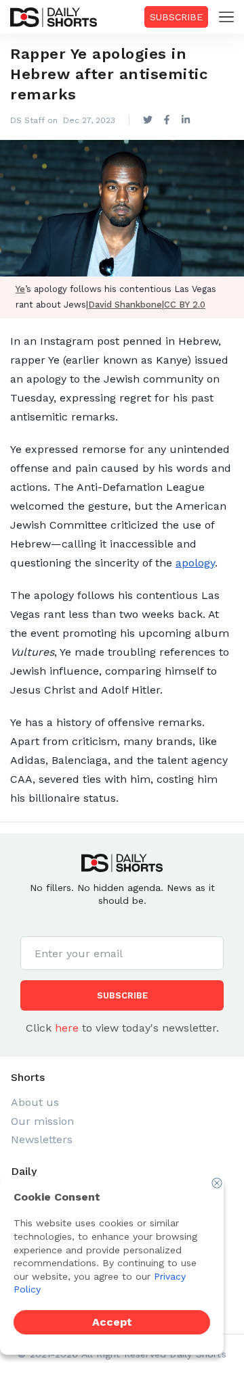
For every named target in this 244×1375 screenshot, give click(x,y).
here (67, 1027)
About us (35, 1102)
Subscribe (176, 16)
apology (195, 562)
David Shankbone (125, 304)
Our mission (42, 1121)
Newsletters (42, 1139)
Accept (112, 1322)
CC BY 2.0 (184, 304)
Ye (20, 289)
